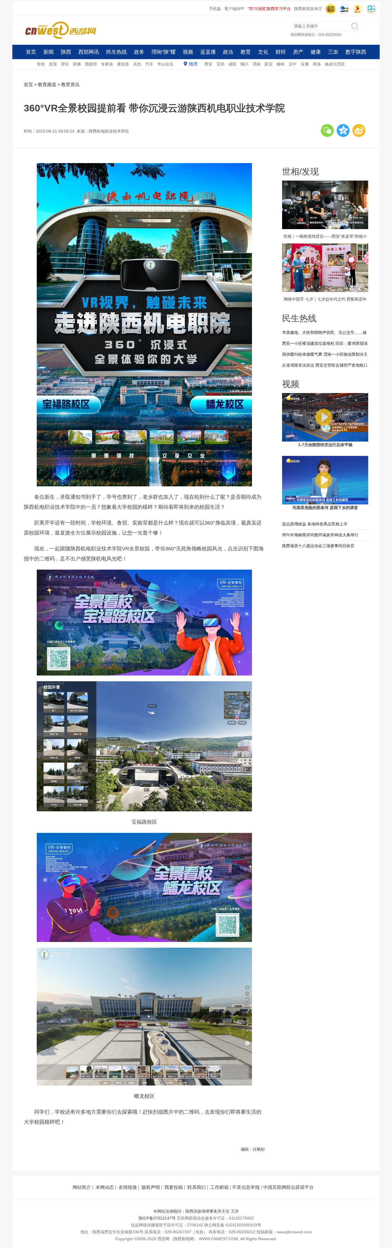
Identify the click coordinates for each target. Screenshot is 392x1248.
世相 (41, 64)
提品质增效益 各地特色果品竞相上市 (315, 524)
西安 (208, 64)
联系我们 (196, 1187)
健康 (316, 52)
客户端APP (234, 8)
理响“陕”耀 (164, 52)
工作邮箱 (219, 1187)
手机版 (215, 8)
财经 (280, 52)
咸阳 (232, 64)
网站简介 (82, 1187)
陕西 (66, 52)
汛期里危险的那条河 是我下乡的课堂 (325, 507)
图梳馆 (91, 64)
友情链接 (128, 1187)
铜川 (244, 64)
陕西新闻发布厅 (308, 8)
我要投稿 (173, 1187)
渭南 (257, 64)
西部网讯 (88, 52)
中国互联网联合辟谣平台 (288, 1187)
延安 (269, 64)
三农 (333, 52)
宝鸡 (220, 64)
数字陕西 (356, 52)
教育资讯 (70, 84)
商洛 (317, 64)
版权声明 (150, 1187)
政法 (228, 52)
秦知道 (123, 64)
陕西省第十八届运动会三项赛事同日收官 (318, 545)
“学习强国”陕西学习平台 (269, 8)
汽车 (149, 64)
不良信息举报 (246, 1187)
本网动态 (105, 1187)
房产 (298, 52)
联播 (77, 64)
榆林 (281, 64)
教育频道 (47, 84)
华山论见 (165, 64)
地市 (193, 63)
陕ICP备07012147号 (157, 1218)
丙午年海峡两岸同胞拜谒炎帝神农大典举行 (320, 535)
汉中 (293, 64)
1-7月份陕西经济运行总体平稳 (325, 444)
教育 (245, 52)
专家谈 (107, 64)
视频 (188, 52)
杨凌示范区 (335, 64)
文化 (263, 52)
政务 (139, 52)
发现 (53, 64)
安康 (305, 64)
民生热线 (116, 52)
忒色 (137, 64)
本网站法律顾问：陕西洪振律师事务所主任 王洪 (196, 1211)
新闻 (48, 52)
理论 (65, 64)
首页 (31, 52)
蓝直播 (208, 52)
